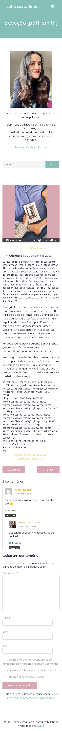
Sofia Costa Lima (29, 522)
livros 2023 (40, 454)
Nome (7, 617)
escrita (18, 248)
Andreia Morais (24, 489)
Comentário (10, 573)
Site (4, 645)
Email (6, 631)
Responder (10, 515)
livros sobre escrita (30, 458)
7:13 (45, 240)
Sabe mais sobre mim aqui (30, 147)
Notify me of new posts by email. (25, 676)
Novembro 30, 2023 (22, 240)
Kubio (40, 725)
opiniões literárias (36, 248)
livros (27, 454)
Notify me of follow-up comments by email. (31, 670)
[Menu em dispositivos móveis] (52, 6)
